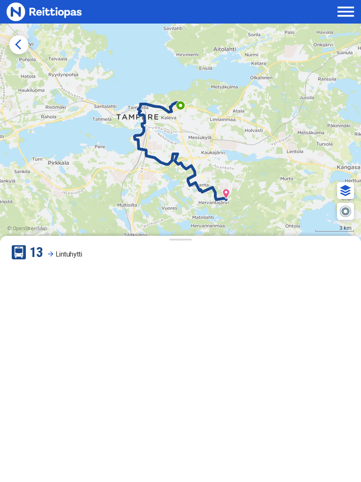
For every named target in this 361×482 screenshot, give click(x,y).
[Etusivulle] (69, 11)
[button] (345, 190)
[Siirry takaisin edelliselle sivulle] (18, 44)
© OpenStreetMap (27, 228)
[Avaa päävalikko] (345, 11)
